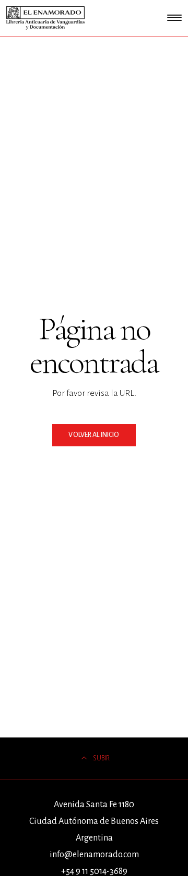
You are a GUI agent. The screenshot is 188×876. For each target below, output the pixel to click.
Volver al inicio (93, 435)
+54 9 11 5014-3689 (94, 871)
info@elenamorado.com (94, 854)
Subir (101, 758)
